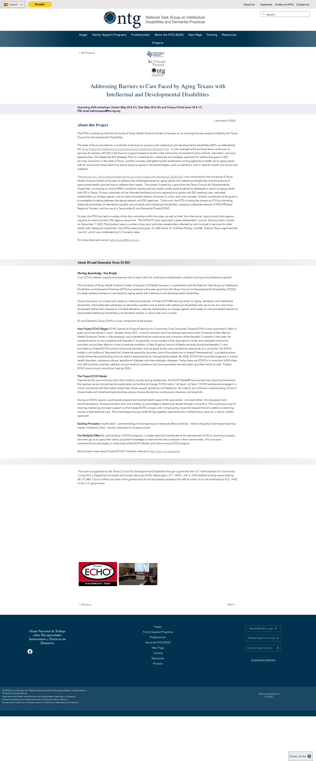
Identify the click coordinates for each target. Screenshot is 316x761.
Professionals (158, 637)
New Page (158, 647)
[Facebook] (29, 651)
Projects (158, 663)
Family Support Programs (158, 632)
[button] (212, 34)
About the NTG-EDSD (158, 642)
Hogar (158, 626)
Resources (158, 658)
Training (158, 653)
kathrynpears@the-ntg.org (105, 110)
